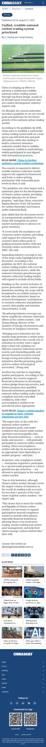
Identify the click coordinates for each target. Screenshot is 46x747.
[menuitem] (28, 2)
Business (16, 8)
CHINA (17, 735)
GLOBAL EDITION (26, 735)
